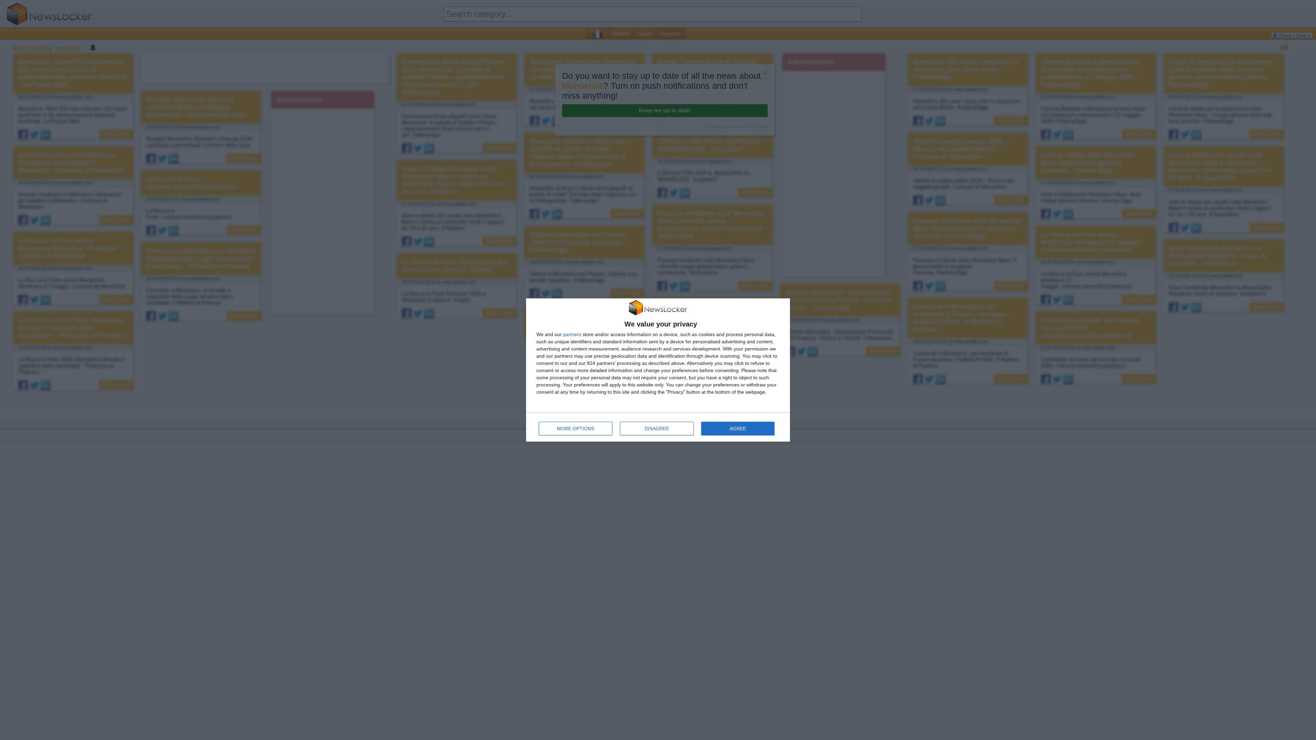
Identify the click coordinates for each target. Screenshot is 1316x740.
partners (572, 334)
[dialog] (658, 370)
